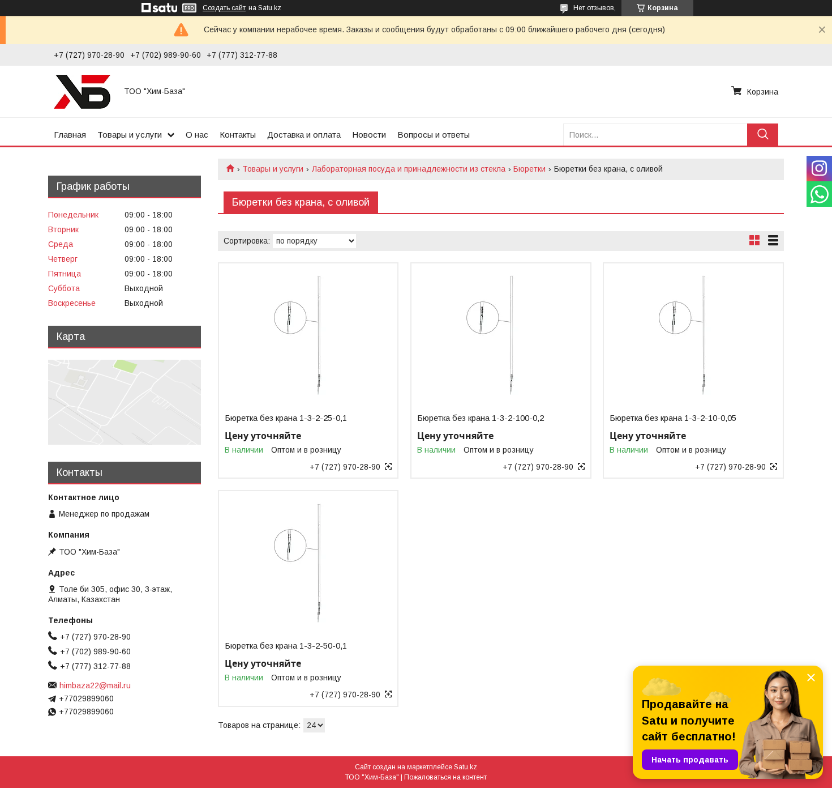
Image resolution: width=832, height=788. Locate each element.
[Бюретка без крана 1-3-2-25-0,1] (308, 334)
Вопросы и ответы (433, 134)
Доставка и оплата (304, 134)
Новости (369, 134)
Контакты (238, 134)
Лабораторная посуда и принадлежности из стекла (408, 168)
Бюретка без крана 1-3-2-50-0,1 (286, 645)
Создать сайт (224, 8)
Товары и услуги (129, 134)
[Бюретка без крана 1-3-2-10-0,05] (693, 334)
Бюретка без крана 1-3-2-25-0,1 (286, 418)
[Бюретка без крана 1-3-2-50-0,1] (308, 562)
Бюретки (529, 168)
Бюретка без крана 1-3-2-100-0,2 (480, 418)
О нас (197, 134)
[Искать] (762, 134)
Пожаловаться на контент (445, 777)
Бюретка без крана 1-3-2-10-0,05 (673, 418)
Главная (70, 134)
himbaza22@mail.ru (95, 685)
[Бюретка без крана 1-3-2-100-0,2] (500, 334)
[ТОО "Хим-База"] (82, 91)
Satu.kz (465, 767)
